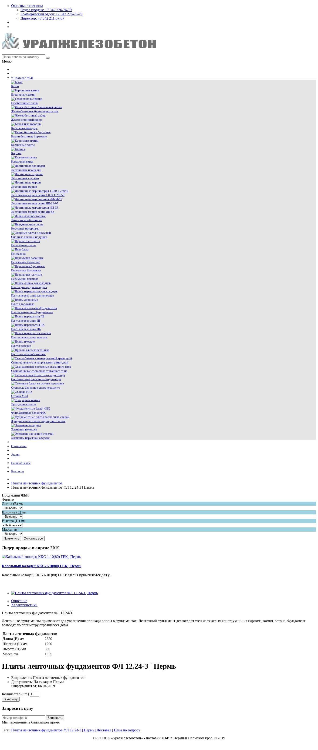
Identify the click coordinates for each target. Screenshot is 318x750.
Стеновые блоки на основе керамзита (35, 387)
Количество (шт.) (15, 694)
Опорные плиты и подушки (29, 237)
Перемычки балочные (25, 262)
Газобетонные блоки (24, 103)
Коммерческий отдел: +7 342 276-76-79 (51, 14)
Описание (19, 601)
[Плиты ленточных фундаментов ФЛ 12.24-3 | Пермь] (54, 593)
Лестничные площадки (26, 170)
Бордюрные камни (23, 94)
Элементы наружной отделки (30, 438)
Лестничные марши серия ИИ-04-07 (34, 203)
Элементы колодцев (24, 429)
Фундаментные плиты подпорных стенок (38, 421)
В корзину (11, 699)
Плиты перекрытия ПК (26, 329)
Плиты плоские (21, 345)
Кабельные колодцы (24, 128)
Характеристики (24, 605)
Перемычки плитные (24, 278)
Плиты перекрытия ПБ (26, 320)
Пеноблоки (18, 253)
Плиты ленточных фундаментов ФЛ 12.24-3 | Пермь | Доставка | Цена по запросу (75, 730)
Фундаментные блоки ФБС (28, 412)
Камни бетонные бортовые (29, 136)
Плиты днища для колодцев (29, 287)
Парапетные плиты (23, 245)
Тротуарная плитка (23, 404)
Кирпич (16, 153)
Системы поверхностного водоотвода (36, 379)
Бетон (15, 86)
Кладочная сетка (22, 161)
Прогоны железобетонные (28, 354)
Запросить (55, 718)
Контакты (17, 471)
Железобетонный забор (26, 119)
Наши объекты (20, 463)
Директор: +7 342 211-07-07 (42, 18)
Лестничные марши (24, 186)
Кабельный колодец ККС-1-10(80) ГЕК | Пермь (41, 566)
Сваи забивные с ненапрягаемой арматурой (39, 362)
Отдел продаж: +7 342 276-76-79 (46, 10)
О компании (19, 446)
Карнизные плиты (23, 145)
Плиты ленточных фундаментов (32, 312)
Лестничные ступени (25, 178)
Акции (15, 454)
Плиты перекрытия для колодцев (32, 295)
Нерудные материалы (25, 228)
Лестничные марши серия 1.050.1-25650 (37, 195)
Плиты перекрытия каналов (29, 337)
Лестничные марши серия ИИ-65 (32, 211)
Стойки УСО (19, 396)
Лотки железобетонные (26, 220)
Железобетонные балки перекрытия (34, 111)
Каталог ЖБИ (24, 78)
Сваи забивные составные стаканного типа (39, 371)
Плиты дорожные (22, 304)
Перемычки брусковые (26, 270)
